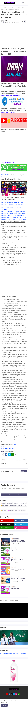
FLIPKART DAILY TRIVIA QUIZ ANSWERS (12, 202)
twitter (8, 524)
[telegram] (14, 694)
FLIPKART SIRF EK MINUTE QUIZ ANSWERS (13, 213)
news (25, 505)
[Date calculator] (5, 590)
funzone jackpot (13, 505)
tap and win (11, 510)
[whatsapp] (19, 694)
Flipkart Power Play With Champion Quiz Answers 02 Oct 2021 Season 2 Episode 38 (18, 541)
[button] (23, 2)
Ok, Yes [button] (4, 705)
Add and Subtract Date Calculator (17, 560)
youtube (8, 520)
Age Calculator (15, 550)
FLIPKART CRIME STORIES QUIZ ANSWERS (13, 215)
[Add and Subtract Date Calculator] (5, 561)
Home (2, 7)
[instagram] (16, 694)
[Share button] (15, 454)
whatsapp (8, 527)
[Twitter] (9, 454)
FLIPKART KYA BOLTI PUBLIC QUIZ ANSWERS (13, 219)
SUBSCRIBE (4, 175)
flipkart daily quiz (7, 7)
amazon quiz (9, 503)
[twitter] (12, 694)
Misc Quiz (20, 505)
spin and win (4, 510)
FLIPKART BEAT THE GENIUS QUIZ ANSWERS (13, 217)
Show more (23, 471)
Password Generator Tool (17, 569)
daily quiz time (23, 503)
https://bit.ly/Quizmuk (6, 177)
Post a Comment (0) (14, 494)
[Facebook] (6, 454)
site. (15, 444)
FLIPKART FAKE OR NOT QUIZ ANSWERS (12, 204)
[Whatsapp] (12, 454)
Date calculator (15, 588)
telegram (22, 524)
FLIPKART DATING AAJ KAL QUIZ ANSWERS (13, 211)
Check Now (3, 702)
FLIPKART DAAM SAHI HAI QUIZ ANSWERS (12, 206)
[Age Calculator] (5, 551)
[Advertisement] (14, 36)
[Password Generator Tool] (5, 570)
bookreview (16, 503)
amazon (3, 503)
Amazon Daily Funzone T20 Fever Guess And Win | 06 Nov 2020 (18, 579)
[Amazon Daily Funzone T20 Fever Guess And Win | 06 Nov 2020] (5, 580)
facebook (22, 520)
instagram (22, 527)
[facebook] (9, 694)
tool (16, 510)
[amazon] (21, 694)
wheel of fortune (22, 510)
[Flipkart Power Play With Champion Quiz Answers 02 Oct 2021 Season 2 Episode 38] (5, 542)
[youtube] (7, 694)
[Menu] (2, 2)
